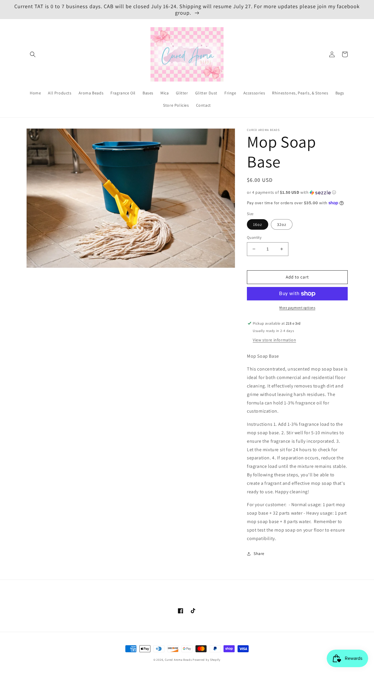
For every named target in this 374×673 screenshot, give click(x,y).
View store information (274, 339)
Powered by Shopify (207, 660)
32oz (281, 224)
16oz (257, 224)
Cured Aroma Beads (178, 660)
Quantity (254, 237)
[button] (32, 54)
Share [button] (259, 553)
